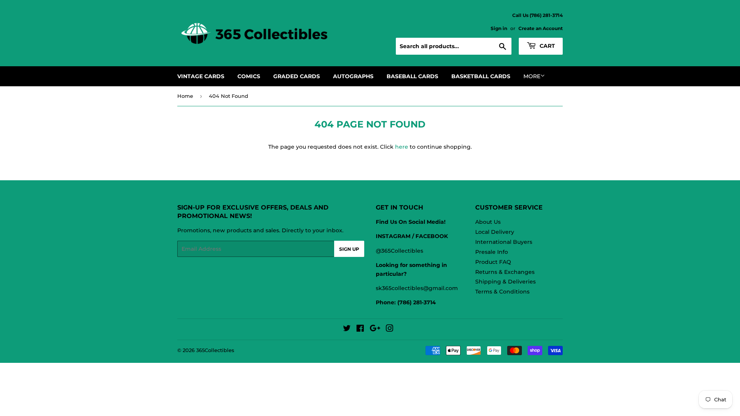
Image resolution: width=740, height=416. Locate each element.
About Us (488, 221)
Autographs (353, 76)
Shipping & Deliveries (505, 281)
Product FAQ (493, 261)
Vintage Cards (200, 76)
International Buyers (503, 241)
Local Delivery (494, 231)
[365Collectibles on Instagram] (390, 329)
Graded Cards (296, 76)
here (401, 146)
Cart (546, 45)
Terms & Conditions (502, 291)
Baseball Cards (412, 76)
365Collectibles (215, 350)
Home (185, 96)
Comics (248, 76)
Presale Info (491, 251)
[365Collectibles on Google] (375, 329)
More (531, 76)
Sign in (499, 28)
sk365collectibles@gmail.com (417, 288)
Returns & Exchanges (505, 271)
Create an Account (540, 28)
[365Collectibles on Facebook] (360, 329)
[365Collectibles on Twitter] (347, 329)
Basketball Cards (480, 76)
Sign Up (349, 249)
